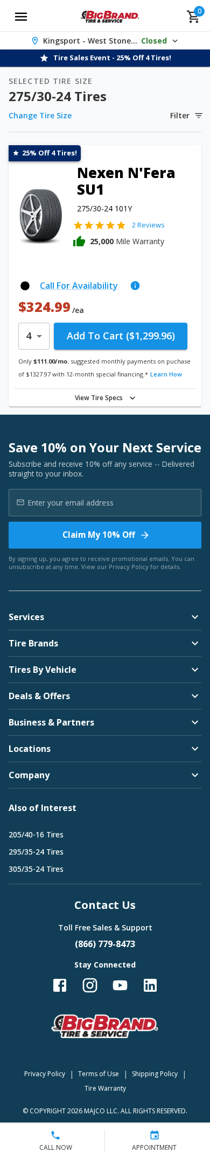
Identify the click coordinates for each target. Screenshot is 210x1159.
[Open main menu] (21, 16)
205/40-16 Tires (36, 834)
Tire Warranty (105, 1088)
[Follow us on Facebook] (59, 985)
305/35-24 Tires (36, 869)
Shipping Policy (155, 1073)
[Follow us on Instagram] (90, 985)
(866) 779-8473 (105, 944)
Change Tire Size (40, 115)
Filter (180, 115)
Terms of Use (98, 1073)
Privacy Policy (129, 567)
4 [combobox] (28, 335)
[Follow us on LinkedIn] (150, 985)
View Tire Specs (99, 397)
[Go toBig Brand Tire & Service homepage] (110, 16)
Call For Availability (79, 285)
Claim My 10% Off (98, 534)
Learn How (166, 374)
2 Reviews (148, 225)
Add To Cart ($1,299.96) (121, 335)
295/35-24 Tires (36, 852)
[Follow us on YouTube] (120, 985)
